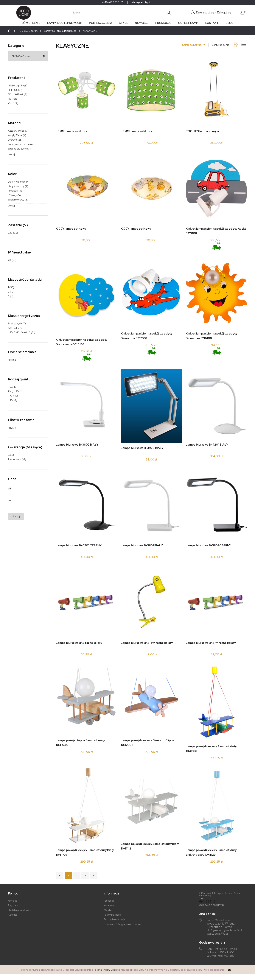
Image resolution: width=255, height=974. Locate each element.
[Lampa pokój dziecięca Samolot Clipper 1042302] (151, 700)
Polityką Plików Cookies (107, 969)
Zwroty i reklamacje (114, 919)
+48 (202, 898)
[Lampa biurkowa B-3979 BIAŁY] (151, 406)
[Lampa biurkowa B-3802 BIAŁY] (86, 404)
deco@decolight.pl (142, 2)
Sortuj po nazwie (193, 44)
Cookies (12, 914)
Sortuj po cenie (220, 44)
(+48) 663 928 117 (112, 2)
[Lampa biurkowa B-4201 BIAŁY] (216, 404)
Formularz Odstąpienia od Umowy (122, 924)
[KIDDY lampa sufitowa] (86, 188)
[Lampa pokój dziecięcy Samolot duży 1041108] (216, 703)
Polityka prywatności (19, 910)
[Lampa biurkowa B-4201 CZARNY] (86, 505)
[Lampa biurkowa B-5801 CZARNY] (216, 505)
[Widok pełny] (243, 44)
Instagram (109, 905)
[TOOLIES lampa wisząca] (216, 90)
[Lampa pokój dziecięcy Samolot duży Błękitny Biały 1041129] (216, 806)
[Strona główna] (23, 13)
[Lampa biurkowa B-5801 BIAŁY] (151, 505)
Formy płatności (112, 914)
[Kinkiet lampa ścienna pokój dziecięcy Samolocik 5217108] (151, 293)
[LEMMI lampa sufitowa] (86, 90)
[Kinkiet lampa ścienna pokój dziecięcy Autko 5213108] (216, 188)
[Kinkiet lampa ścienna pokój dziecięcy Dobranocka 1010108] (86, 296)
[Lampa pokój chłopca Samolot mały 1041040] (86, 700)
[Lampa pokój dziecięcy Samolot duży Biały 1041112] (151, 803)
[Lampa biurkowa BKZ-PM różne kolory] (151, 602)
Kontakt (12, 900)
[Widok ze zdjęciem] (236, 45)
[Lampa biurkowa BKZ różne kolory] (86, 602)
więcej (11, 154)
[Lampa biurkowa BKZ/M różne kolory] (216, 602)
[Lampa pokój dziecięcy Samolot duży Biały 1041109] (86, 806)
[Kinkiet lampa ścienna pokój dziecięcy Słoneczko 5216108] (216, 293)
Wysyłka (108, 910)
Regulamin (14, 905)
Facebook (109, 900)
